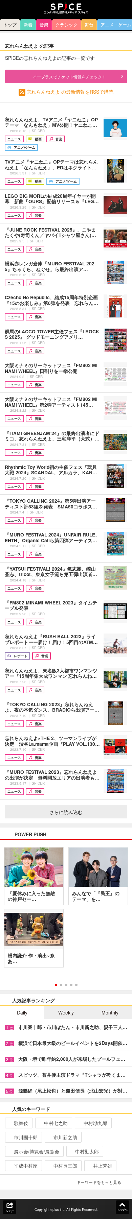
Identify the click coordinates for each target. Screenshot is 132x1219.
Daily (22, 1012)
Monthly (110, 1012)
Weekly (66, 1012)
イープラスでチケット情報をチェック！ (69, 76)
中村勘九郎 (95, 1123)
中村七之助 (56, 1123)
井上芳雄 (102, 1165)
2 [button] (61, 985)
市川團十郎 (26, 1137)
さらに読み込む (66, 812)
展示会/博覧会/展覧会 (36, 1151)
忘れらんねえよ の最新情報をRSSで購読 (70, 91)
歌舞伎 (21, 1123)
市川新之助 (65, 1137)
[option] (66, 910)
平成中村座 (26, 1165)
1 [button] (56, 985)
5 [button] (76, 985)
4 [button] (71, 985)
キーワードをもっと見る (98, 1182)
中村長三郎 (65, 1165)
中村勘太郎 (87, 1151)
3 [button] (66, 985)
